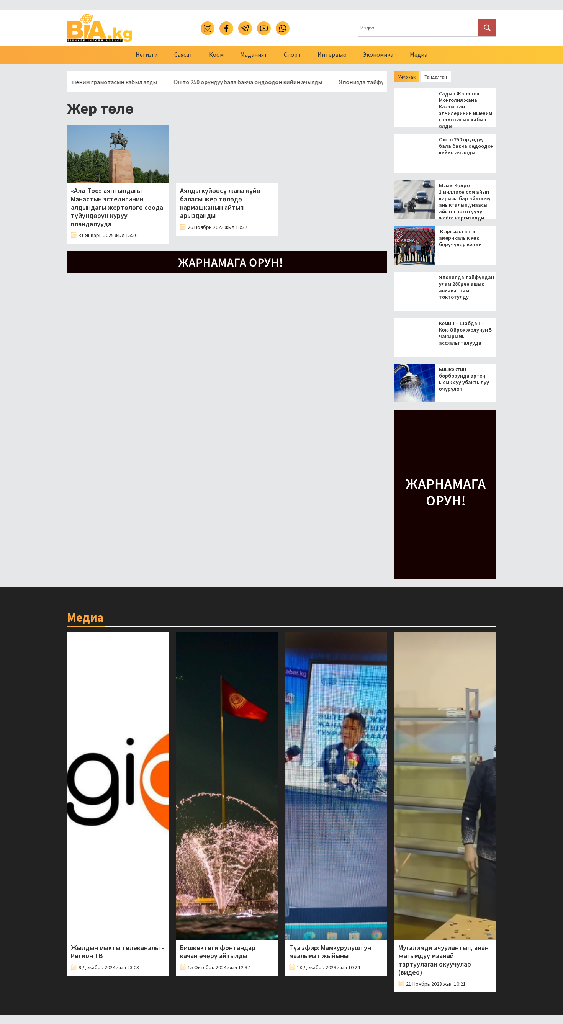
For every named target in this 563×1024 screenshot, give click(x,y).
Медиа (418, 54)
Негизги (147, 54)
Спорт (292, 54)
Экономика (378, 54)
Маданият (253, 54)
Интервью (332, 54)
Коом (216, 54)
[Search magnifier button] (487, 27)
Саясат (183, 54)
